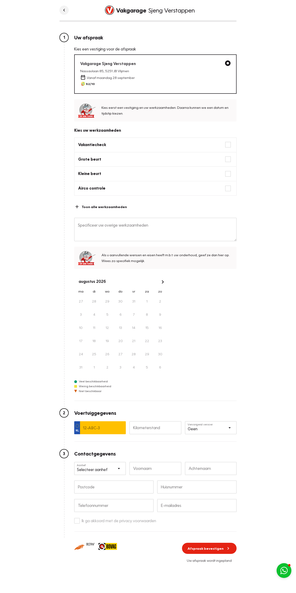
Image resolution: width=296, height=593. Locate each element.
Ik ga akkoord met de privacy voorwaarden (119, 520)
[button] (284, 570)
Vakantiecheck (92, 144)
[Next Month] (162, 282)
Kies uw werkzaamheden (97, 130)
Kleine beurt (89, 173)
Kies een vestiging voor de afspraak (105, 49)
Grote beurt (89, 159)
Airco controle (91, 188)
